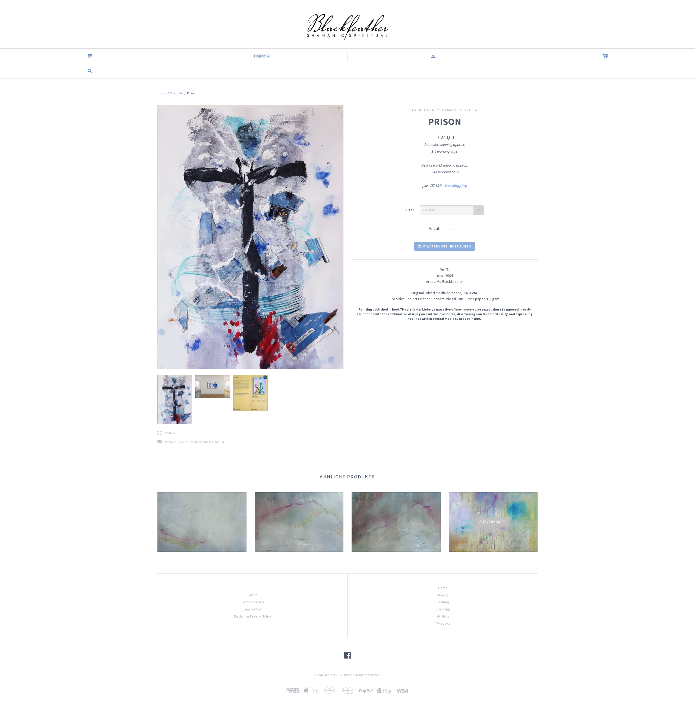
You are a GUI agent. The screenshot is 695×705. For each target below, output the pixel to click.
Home (161, 93)
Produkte (176, 93)
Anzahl (435, 228)
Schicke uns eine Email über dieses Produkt (190, 442)
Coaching (442, 609)
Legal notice (252, 609)
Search (252, 595)
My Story (443, 616)
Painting (443, 602)
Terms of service (252, 602)
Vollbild (166, 433)
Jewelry (442, 595)
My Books (443, 623)
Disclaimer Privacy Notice (252, 616)
